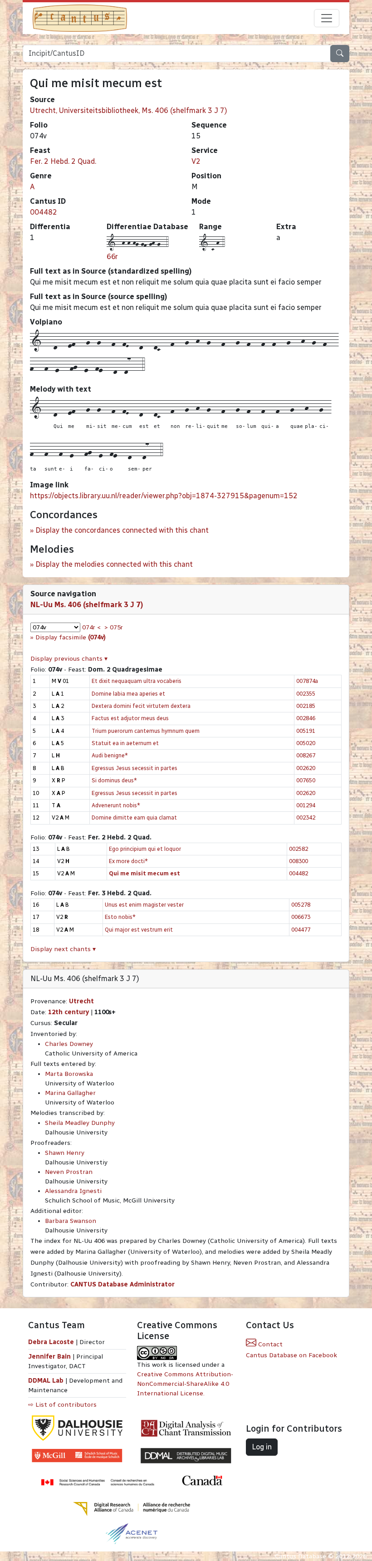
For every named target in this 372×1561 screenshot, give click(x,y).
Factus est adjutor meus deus (130, 718)
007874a (307, 680)
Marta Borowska (69, 1074)
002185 (305, 705)
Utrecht (81, 1001)
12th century (68, 1012)
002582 (298, 848)
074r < (91, 627)
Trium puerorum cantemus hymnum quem (146, 730)
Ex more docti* (128, 861)
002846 (305, 718)
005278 (300, 904)
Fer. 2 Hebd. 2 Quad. (63, 161)
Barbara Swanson (70, 1221)
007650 (305, 780)
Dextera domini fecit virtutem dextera (141, 705)
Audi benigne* (110, 755)
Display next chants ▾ (63, 949)
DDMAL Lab (46, 1380)
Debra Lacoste (51, 1342)
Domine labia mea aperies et (128, 693)
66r (112, 256)
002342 (305, 817)
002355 (305, 693)
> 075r (113, 627)
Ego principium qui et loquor (145, 848)
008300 (298, 861)
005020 (305, 743)
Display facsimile (70, 637)
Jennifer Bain (50, 1356)
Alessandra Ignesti (73, 1191)
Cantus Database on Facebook (291, 1355)
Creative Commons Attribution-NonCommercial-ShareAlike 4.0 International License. (185, 1383)
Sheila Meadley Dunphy (80, 1123)
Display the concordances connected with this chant (122, 530)
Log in (262, 1447)
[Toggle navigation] (326, 18)
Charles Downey (69, 1044)
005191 (305, 730)
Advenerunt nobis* (116, 805)
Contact (269, 1344)
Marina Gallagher (70, 1093)
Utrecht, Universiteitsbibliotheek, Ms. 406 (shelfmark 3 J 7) (128, 110)
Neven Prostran (69, 1172)
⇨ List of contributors (62, 1405)
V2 (196, 161)
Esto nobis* (120, 916)
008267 (305, 755)
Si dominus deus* (114, 780)
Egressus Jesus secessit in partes (134, 768)
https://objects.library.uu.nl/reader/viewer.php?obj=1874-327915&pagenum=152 (164, 495)
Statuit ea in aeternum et (125, 743)
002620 (305, 768)
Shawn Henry (64, 1153)
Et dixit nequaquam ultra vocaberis (136, 680)
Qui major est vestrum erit (139, 929)
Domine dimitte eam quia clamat (134, 817)
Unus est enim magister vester (144, 904)
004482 (43, 212)
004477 (300, 929)
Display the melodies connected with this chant (114, 564)
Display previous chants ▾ (69, 659)
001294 (305, 805)
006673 (300, 916)
